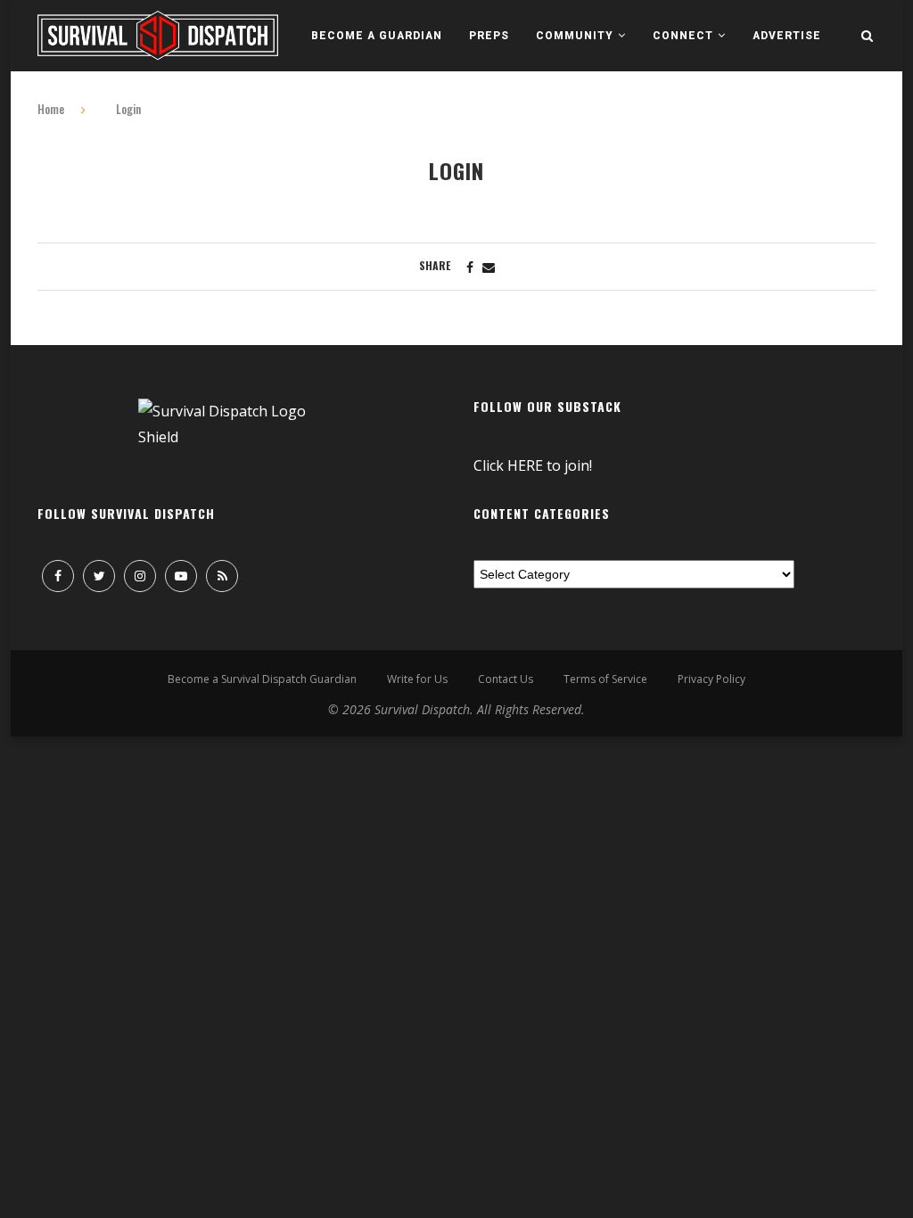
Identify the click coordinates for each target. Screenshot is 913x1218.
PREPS (489, 35)
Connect (683, 35)
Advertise (787, 35)
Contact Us (505, 679)
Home (50, 109)
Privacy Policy (711, 679)
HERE (525, 465)
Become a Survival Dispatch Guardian (262, 679)
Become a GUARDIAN (376, 35)
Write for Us (417, 679)
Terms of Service (605, 679)
